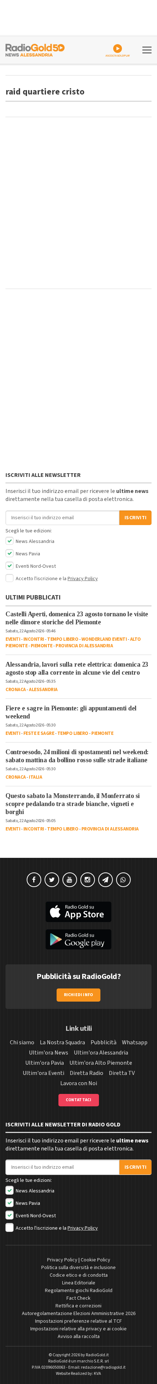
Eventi (12, 639)
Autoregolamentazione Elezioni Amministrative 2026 (78, 1313)
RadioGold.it (97, 1355)
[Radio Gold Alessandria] (35, 49)
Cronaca (15, 689)
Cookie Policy (95, 1260)
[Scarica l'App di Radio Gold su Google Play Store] (78, 939)
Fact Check (78, 1298)
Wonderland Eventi (104, 639)
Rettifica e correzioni (78, 1306)
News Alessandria (34, 541)
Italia (35, 777)
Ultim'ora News (48, 1053)
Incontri (33, 639)
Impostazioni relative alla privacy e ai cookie (78, 1329)
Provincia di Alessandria (84, 646)
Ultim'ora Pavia (44, 1063)
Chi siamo (22, 1042)
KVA (97, 1373)
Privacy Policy (83, 578)
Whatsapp (135, 1042)
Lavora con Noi (78, 1083)
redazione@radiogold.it (103, 1367)
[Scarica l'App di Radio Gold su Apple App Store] (78, 912)
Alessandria (43, 689)
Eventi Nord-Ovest (35, 566)
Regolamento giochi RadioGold (78, 1290)
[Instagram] (87, 879)
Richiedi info (78, 995)
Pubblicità (103, 1042)
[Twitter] (52, 879)
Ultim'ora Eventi (43, 1073)
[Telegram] (105, 879)
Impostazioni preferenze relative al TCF (78, 1321)
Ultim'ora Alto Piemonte (100, 1063)
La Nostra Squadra (62, 1042)
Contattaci (79, 1100)
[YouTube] (69, 879)
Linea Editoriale (78, 1283)
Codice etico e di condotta (79, 1275)
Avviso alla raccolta (79, 1336)
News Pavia (27, 554)
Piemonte (42, 646)
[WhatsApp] (123, 879)
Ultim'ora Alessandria (101, 1053)
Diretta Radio (86, 1073)
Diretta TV (122, 1073)
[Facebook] (34, 879)
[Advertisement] (78, 202)
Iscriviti (135, 517)
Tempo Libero (62, 639)
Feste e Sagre (38, 733)
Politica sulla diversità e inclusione (78, 1267)
